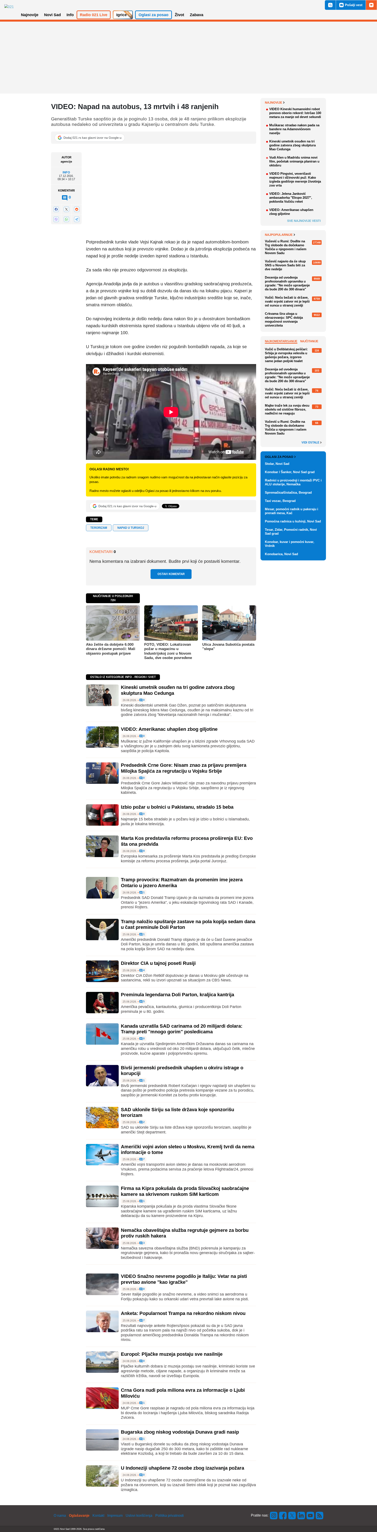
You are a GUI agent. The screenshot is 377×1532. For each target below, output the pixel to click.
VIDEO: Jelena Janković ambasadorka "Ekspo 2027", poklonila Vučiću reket (290, 197)
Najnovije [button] (29, 15)
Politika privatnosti (169, 1515)
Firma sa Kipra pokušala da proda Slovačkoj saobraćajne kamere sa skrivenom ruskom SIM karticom (185, 1191)
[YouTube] (310, 1515)
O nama (60, 1515)
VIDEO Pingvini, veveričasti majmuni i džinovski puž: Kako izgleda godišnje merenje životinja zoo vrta (295, 179)
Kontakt (98, 1515)
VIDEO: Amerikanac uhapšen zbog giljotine (169, 729)
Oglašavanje (79, 1515)
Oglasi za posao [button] (153, 15)
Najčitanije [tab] (309, 341)
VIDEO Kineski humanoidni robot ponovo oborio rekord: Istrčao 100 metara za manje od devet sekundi (295, 113)
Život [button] (179, 15)
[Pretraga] (330, 5)
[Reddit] (77, 209)
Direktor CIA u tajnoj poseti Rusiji (158, 963)
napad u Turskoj (130, 527)
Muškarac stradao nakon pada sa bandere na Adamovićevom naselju (294, 129)
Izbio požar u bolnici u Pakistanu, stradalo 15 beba (177, 807)
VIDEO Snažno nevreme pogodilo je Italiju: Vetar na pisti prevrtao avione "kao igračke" (184, 1279)
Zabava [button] (196, 15)
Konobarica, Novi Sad (281, 554)
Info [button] (70, 15)
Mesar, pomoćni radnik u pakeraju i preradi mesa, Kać (291, 511)
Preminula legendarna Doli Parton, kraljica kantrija (177, 994)
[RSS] (319, 1515)
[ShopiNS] (371, 5)
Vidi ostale (311, 442)
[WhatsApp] (66, 219)
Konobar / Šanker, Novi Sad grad (290, 472)
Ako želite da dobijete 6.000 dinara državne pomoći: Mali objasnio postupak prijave (110, 649)
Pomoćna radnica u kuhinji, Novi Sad (293, 521)
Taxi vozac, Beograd (280, 501)
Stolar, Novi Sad (277, 464)
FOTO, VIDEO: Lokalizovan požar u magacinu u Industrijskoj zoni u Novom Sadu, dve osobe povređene (168, 651)
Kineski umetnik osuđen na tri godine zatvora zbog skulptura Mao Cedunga (292, 145)
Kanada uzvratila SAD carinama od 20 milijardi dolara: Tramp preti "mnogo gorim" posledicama (181, 1028)
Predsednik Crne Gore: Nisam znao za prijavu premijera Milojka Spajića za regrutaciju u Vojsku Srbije (183, 768)
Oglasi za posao (279, 456)
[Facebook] (56, 209)
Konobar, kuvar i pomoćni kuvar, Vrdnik (289, 544)
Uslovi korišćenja (139, 1515)
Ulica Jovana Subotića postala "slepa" (228, 646)
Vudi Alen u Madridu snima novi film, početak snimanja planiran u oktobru (294, 161)
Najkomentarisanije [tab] (281, 341)
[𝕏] (66, 209)
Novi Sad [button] (52, 15)
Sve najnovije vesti (304, 221)
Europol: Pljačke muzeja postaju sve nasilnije (172, 1354)
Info (66, 172)
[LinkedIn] (301, 1515)
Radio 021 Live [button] (93, 15)
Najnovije (273, 102)
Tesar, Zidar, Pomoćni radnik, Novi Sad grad (291, 531)
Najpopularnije (279, 234)
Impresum (115, 1515)
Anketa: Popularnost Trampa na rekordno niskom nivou (183, 1313)
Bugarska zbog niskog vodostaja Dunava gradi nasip (180, 1432)
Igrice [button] (121, 15)
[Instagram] (273, 1515)
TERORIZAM (98, 527)
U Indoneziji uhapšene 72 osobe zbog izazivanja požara (182, 1468)
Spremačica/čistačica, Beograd (288, 492)
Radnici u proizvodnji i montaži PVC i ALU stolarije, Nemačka (293, 482)
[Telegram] (77, 219)
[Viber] (56, 219)
